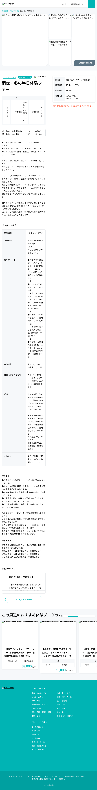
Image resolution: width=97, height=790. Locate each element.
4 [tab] (75, 616)
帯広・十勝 (61, 708)
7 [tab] (86, 616)
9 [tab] (91, 616)
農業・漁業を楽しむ (39, 746)
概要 (3, 133)
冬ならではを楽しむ (39, 749)
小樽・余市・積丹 (63, 693)
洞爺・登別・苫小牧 (64, 697)
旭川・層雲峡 (62, 701)
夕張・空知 (61, 704)
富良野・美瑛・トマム (40, 704)
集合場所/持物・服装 (17, 133)
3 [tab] (69, 616)
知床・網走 (61, 712)
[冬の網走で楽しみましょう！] (25, 40)
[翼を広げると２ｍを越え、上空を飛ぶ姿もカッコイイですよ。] (59, 53)
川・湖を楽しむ (37, 738)
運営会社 (62, 779)
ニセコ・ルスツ (37, 697)
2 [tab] (66, 616)
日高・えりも (37, 708)
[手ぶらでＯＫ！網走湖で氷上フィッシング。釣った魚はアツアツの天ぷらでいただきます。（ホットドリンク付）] (83, 40)
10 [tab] (94, 616)
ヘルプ (28, 776)
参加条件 (8, 133)
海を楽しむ (36, 730)
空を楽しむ (36, 734)
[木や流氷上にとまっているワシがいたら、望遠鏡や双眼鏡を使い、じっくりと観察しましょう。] (59, 26)
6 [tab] (84, 616)
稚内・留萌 (36, 716)
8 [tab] (89, 616)
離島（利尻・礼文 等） (65, 716)
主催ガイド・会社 (39, 133)
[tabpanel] (20, 647)
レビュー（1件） (28, 133)
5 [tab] (82, 616)
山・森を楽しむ (37, 727)
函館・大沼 (36, 701)
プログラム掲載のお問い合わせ (43, 779)
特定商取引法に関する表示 (74, 776)
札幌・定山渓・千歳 (39, 693)
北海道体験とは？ (15, 776)
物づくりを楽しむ (38, 742)
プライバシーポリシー (52, 776)
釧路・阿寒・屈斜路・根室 (41, 712)
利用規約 (37, 776)
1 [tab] (64, 616)
